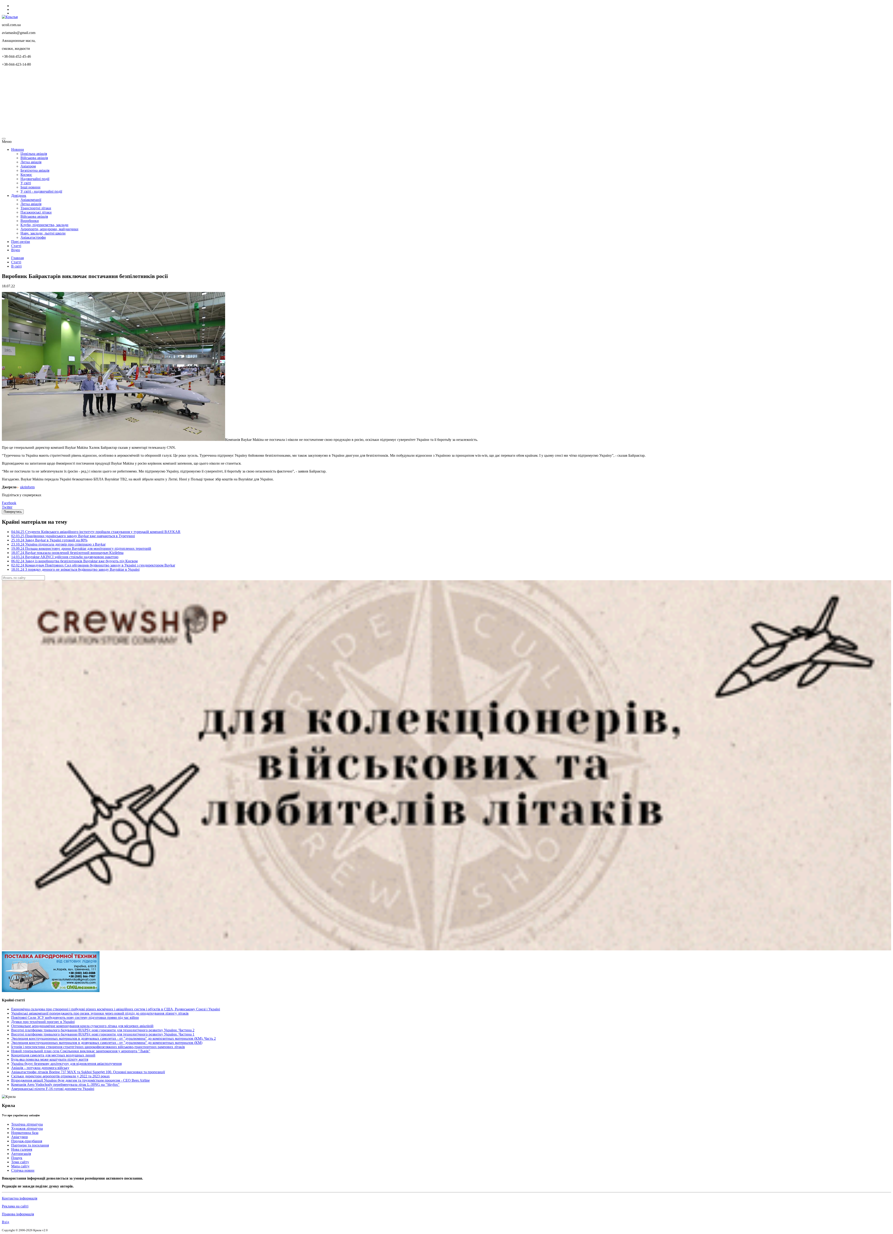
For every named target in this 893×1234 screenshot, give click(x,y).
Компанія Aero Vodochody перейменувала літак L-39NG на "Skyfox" (65, 1084)
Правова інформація (18, 1214)
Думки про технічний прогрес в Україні (43, 1022)
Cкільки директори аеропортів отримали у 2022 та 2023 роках (60, 1076)
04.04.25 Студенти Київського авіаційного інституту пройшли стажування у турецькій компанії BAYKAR (95, 532)
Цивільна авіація (33, 154)
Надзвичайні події (34, 179)
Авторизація (21, 1154)
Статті (16, 246)
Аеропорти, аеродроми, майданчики (49, 229)
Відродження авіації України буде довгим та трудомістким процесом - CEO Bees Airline (80, 1080)
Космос (26, 175)
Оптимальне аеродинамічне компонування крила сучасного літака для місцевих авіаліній (82, 1026)
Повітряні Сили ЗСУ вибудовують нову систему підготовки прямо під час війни (75, 1017)
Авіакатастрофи (33, 237)
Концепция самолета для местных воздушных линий (53, 1055)
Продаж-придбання (26, 1141)
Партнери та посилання (30, 1145)
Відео (15, 250)
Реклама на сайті (15, 1206)
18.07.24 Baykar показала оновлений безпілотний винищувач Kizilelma (67, 553)
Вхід (5, 1222)
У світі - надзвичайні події (41, 191)
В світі (16, 266)
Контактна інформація (19, 1198)
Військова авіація (34, 158)
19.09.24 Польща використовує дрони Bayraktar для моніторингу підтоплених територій (81, 548)
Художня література (27, 1128)
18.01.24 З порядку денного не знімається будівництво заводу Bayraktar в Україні (75, 569)
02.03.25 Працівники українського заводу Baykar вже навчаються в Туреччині (73, 536)
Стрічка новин (22, 1170)
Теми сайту (20, 1162)
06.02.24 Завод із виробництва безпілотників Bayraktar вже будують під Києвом (74, 561)
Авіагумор (19, 1137)
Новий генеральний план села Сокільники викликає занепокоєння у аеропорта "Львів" (80, 1051)
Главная (17, 258)
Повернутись (13, 511)
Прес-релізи (20, 242)
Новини (17, 149)
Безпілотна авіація (34, 170)
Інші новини (30, 187)
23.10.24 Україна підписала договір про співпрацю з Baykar (58, 544)
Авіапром (28, 166)
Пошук (16, 1158)
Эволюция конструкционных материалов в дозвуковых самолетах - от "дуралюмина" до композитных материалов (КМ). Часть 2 (113, 1038)
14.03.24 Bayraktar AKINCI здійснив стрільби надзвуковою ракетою (64, 557)
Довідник (18, 196)
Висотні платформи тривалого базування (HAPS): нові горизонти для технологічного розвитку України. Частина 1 (102, 1034)
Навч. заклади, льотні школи (43, 233)
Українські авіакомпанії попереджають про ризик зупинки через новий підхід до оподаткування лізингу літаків (100, 1013)
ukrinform (27, 487)
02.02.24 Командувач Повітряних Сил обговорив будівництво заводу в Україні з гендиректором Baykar (93, 565)
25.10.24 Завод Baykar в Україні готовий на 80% (49, 540)
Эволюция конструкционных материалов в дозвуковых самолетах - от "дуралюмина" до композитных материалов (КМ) (106, 1043)
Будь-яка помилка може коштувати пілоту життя (49, 1059)
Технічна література (27, 1124)
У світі (25, 183)
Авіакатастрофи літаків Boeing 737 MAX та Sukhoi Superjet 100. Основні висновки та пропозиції (88, 1072)
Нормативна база (24, 1133)
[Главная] (10, 17)
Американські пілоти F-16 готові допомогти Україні (52, 1089)
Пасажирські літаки (36, 212)
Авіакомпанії (30, 200)
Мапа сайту (20, 1166)
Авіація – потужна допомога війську (40, 1068)
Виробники (29, 221)
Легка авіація (30, 162)
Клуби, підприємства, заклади (44, 225)
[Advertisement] (141, 102)
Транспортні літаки (35, 208)
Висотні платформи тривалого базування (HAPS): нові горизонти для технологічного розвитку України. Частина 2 (102, 1030)
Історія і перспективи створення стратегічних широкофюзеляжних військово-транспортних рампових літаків (98, 1047)
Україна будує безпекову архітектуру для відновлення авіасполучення (66, 1064)
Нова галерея (21, 1149)
